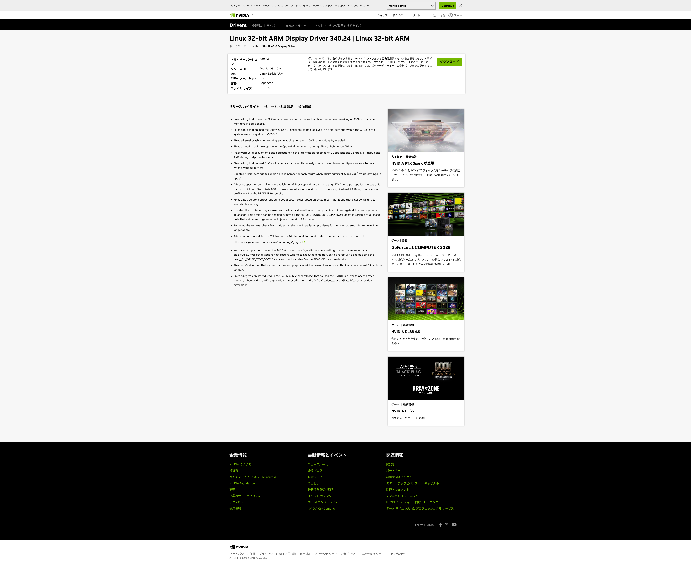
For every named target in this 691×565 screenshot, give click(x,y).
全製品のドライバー (265, 26)
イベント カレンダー (321, 496)
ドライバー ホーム (240, 46)
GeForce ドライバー (296, 26)
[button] (442, 16)
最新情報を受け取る (321, 489)
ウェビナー (315, 483)
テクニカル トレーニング (402, 496)
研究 (232, 489)
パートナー (393, 470)
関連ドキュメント (397, 489)
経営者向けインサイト (400, 477)
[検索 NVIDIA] (434, 14)
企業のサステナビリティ (245, 496)
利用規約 (305, 554)
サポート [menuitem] (415, 15)
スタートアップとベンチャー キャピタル (412, 483)
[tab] (244, 107)
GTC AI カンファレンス (323, 502)
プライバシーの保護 (242, 554)
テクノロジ (236, 502)
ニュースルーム (318, 464)
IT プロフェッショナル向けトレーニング (412, 502)
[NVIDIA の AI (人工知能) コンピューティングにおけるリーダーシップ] (239, 15)
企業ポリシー (349, 554)
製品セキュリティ (372, 554)
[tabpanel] (306, 202)
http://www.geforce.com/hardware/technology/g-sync (268, 242)
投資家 (233, 470)
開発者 (390, 464)
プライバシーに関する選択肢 (277, 554)
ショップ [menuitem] (382, 15)
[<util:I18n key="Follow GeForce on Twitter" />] (447, 525)
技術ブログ (315, 477)
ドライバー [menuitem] (398, 15)
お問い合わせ (396, 554)
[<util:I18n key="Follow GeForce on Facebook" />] (440, 525)
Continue (448, 5)
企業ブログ (315, 470)
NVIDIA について (240, 464)
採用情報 (235, 508)
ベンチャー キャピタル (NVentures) (252, 477)
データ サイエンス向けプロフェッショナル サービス (420, 508)
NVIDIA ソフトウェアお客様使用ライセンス (379, 58)
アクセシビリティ (326, 554)
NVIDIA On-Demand (321, 508)
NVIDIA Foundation (242, 483)
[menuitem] (258, 15)
